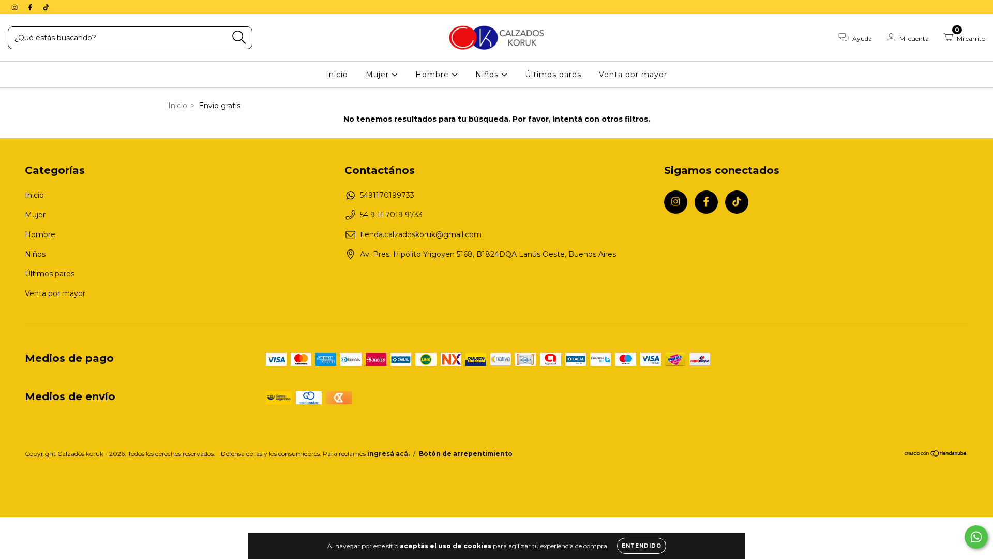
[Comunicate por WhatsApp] (976, 537)
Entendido (641, 545)
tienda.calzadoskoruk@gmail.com (421, 234)
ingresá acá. (388, 454)
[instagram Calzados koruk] (15, 7)
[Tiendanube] (936, 455)
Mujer (379, 74)
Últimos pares (553, 74)
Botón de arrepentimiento (466, 454)
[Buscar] (239, 37)
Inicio (337, 74)
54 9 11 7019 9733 (391, 214)
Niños (488, 74)
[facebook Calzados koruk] (31, 7)
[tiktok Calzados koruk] (46, 7)
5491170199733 (387, 195)
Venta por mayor (633, 74)
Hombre (433, 74)
